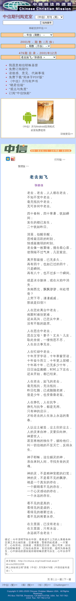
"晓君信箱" (17, 85)
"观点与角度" (18, 89)
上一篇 (58, 579)
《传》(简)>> (43, 585)
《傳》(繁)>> (27, 585)
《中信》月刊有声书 (23, 81)
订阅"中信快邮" (20, 93)
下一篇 (67, 579)
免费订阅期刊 (18, 69)
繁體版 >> (23, 166)
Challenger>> (61, 585)
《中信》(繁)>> (9, 585)
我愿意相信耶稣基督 (23, 65)
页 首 (50, 579)
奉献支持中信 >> (38, 28)
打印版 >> (60, 159)
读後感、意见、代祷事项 (27, 73)
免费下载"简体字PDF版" (26, 77)
